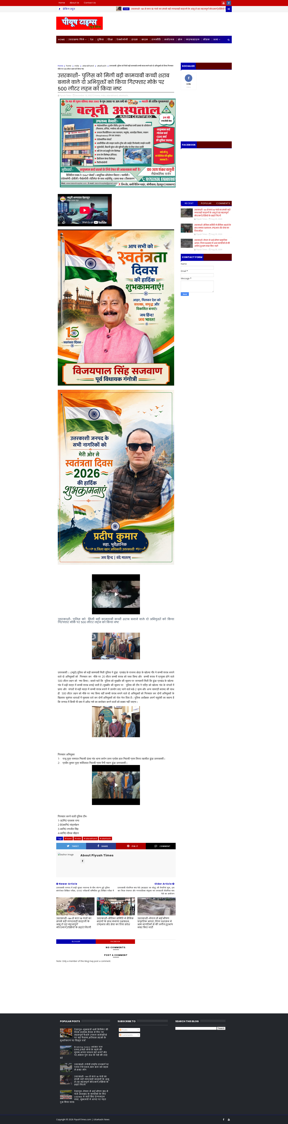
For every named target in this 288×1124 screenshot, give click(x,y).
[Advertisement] (176, 24)
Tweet (75, 846)
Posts (124, 1029)
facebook (115, 941)
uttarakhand (88, 65)
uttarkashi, (123, 95)
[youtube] (223, 3)
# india (78, 838)
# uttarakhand (90, 838)
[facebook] (228, 3)
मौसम (206, 39)
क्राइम (144, 39)
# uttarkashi (105, 838)
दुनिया (100, 39)
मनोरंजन (169, 39)
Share (104, 846)
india (77, 65)
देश (92, 39)
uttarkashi (101, 65)
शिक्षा (110, 39)
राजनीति (156, 39)
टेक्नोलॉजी (122, 39)
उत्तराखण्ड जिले (76, 39)
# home (68, 838)
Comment (165, 846)
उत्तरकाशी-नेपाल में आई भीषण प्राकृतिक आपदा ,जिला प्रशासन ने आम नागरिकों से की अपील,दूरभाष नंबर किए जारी (155, 923)
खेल (180, 39)
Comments (223, 203)
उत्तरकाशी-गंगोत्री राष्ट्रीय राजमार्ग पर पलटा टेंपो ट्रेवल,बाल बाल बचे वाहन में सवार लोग (91, 1067)
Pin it (135, 846)
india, (103, 95)
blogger (76, 941)
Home (62, 2)
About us (74, 2)
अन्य (215, 39)
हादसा (134, 39)
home (201, 9)
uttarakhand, (112, 95)
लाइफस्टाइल (193, 39)
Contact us (90, 2)
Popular (206, 203)
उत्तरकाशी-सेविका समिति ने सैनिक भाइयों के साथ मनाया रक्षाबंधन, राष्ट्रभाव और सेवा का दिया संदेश (115, 921)
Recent (189, 203)
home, (97, 95)
